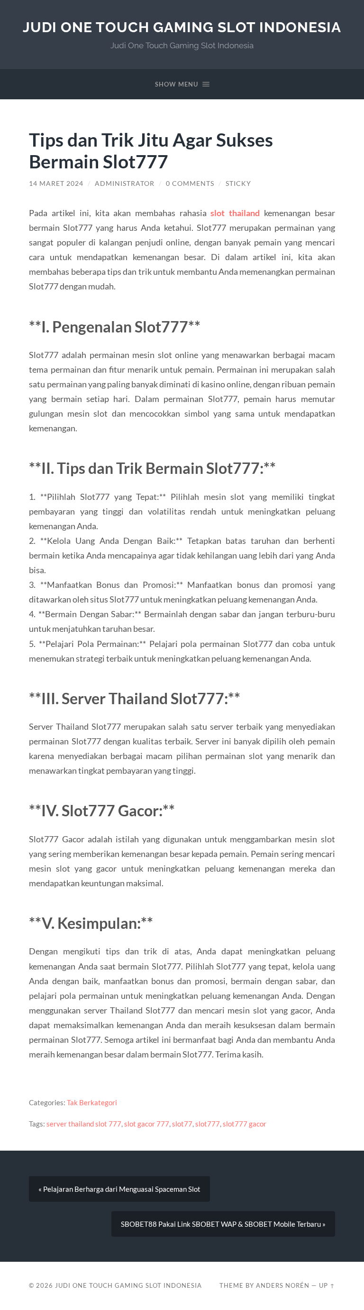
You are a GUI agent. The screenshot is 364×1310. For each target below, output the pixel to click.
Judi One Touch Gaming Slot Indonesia (182, 27)
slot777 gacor (244, 1123)
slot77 (182, 1123)
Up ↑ (327, 1285)
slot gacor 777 (146, 1123)
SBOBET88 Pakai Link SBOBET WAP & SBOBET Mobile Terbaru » (223, 1224)
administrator (125, 183)
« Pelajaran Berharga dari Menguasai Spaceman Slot (119, 1189)
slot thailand (235, 213)
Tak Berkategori (92, 1102)
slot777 (207, 1123)
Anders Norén (282, 1285)
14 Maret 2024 (56, 183)
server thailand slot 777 (83, 1123)
